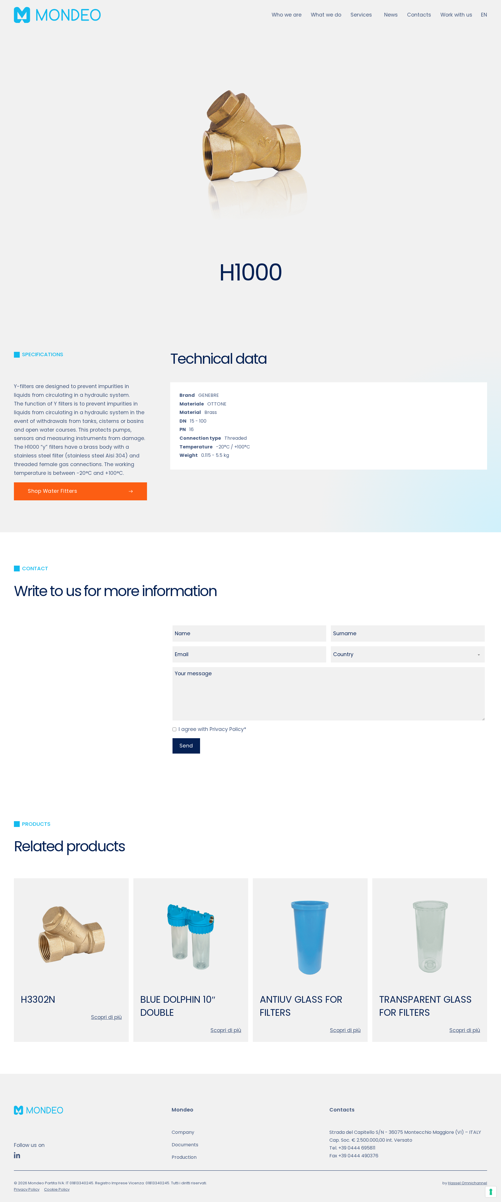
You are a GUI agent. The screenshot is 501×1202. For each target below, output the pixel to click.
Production (184, 1157)
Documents (185, 1144)
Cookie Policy (57, 1189)
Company (183, 1132)
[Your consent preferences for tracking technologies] (490, 1191)
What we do (326, 14)
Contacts (419, 14)
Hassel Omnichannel (467, 1183)
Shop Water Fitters (52, 491)
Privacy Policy (26, 1189)
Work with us (456, 14)
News (391, 14)
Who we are (287, 14)
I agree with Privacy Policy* (212, 729)
